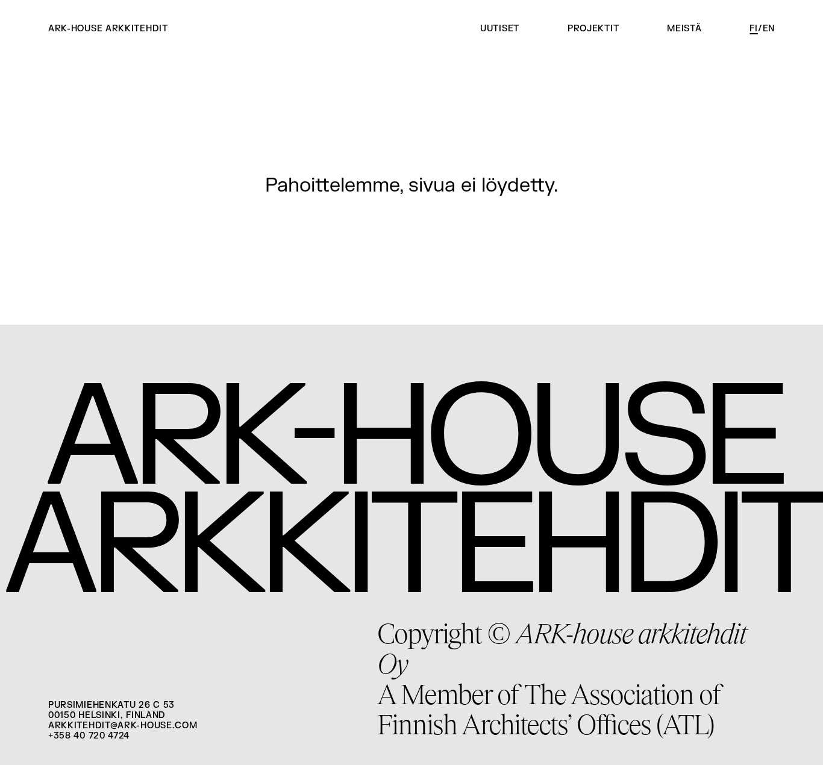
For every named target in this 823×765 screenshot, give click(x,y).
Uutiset (499, 28)
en (769, 28)
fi (753, 28)
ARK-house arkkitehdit (108, 29)
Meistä (684, 28)
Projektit (593, 28)
